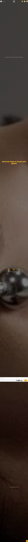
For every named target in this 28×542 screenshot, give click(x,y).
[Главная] (14, 1)
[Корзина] (27, 1)
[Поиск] (24, 1)
